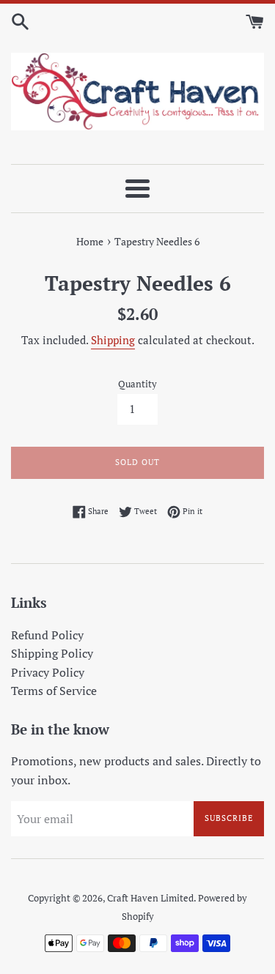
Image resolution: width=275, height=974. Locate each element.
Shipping (113, 339)
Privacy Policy (47, 672)
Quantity (137, 384)
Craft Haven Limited (150, 898)
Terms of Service (54, 691)
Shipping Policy (52, 653)
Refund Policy (47, 635)
